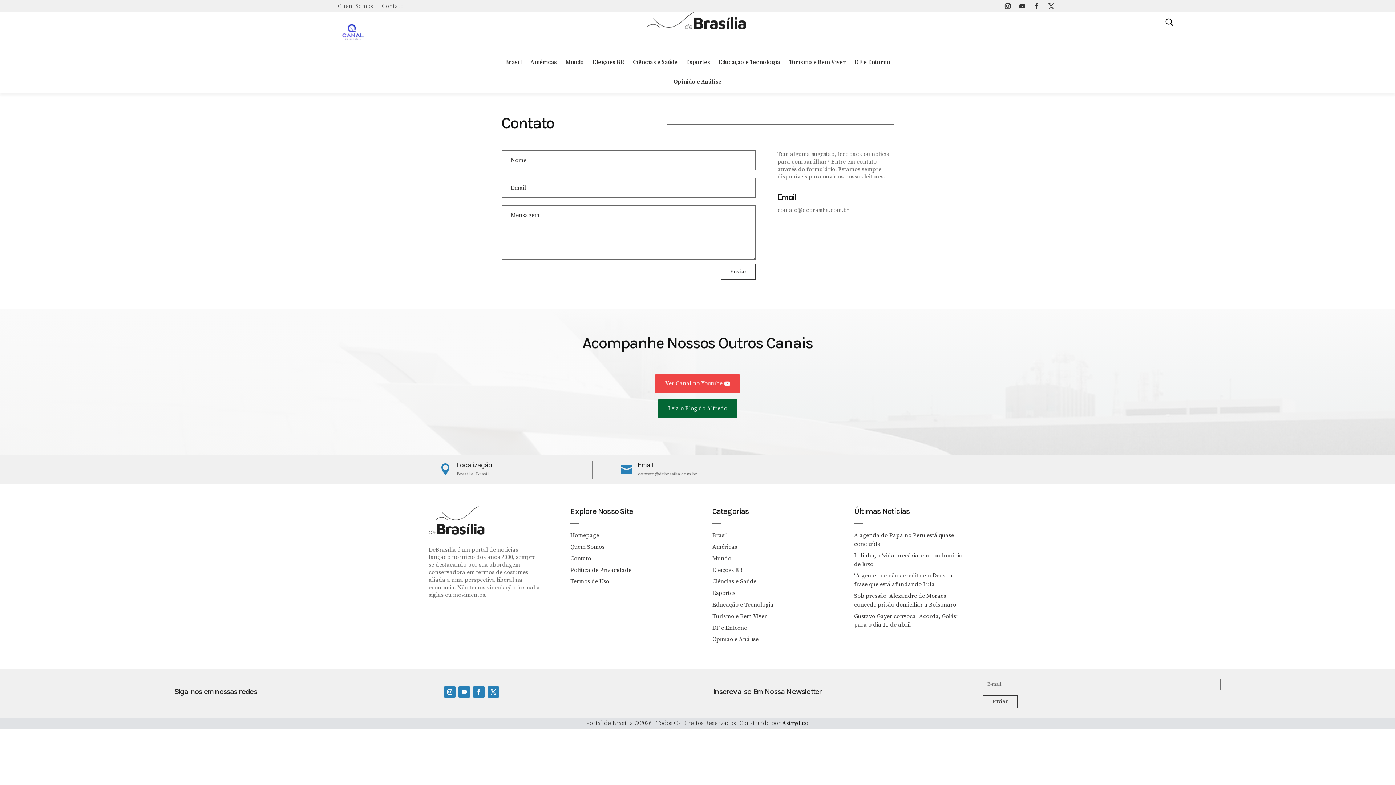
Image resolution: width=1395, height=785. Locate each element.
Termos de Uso (589, 581)
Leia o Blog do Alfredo (697, 408)
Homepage (584, 535)
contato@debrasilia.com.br (667, 474)
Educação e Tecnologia (749, 62)
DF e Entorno (872, 62)
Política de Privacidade (600, 570)
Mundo (575, 62)
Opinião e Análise (697, 81)
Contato (393, 6)
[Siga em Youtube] (1022, 6)
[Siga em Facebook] (1037, 6)
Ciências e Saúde (655, 62)
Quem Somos (355, 6)
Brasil (513, 62)
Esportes (698, 62)
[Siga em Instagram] (1008, 6)
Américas (543, 62)
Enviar (738, 271)
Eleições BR (608, 62)
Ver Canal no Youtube (694, 383)
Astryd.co (795, 723)
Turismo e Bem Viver (817, 62)
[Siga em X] (1051, 6)
